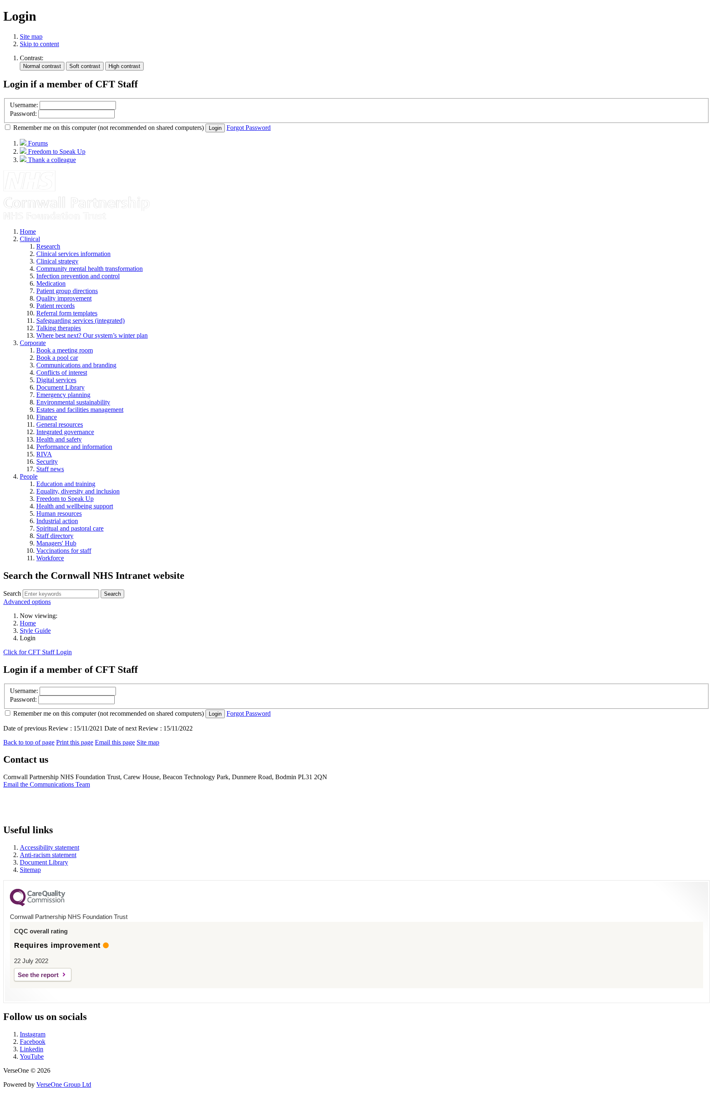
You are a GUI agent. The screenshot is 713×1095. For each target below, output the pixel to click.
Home (28, 623)
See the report (38, 974)
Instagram (32, 1034)
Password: (23, 113)
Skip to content (39, 43)
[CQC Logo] (37, 904)
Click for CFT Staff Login (37, 652)
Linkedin (31, 1049)
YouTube (32, 1056)
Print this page (74, 742)
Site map (31, 36)
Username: (24, 104)
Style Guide (35, 630)
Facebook (32, 1041)
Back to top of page (28, 742)
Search (12, 593)
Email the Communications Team (46, 784)
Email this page (115, 742)
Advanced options (27, 601)
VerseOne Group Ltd (63, 1084)
